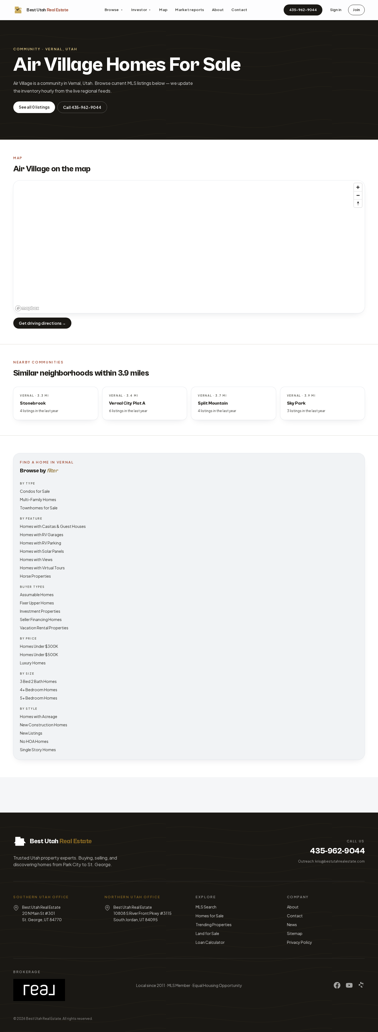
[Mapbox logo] (27, 308)
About (218, 9)
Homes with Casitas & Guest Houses (53, 526)
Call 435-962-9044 (82, 107)
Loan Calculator (210, 942)
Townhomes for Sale (39, 507)
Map (163, 9)
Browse (112, 9)
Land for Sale (207, 933)
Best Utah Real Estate (43, 1019)
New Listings (31, 732)
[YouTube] (349, 985)
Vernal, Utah (61, 49)
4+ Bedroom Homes (38, 689)
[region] (189, 246)
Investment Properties (40, 611)
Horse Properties (35, 575)
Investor (139, 9)
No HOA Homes (34, 741)
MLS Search (206, 906)
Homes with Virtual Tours (42, 567)
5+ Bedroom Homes (38, 697)
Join (356, 9)
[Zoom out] (358, 195)
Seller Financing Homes (41, 619)
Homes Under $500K (39, 654)
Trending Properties (214, 924)
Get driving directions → (42, 323)
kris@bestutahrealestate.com (340, 861)
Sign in (335, 9)
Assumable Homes (37, 594)
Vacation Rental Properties (44, 627)
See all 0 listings (34, 106)
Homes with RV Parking (40, 542)
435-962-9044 (303, 9)
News (292, 924)
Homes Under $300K (39, 646)
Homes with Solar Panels (42, 551)
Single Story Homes (38, 749)
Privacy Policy (299, 942)
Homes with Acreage (38, 716)
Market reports (189, 9)
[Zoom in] (358, 187)
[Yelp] (361, 985)
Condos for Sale (35, 491)
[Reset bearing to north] (358, 203)
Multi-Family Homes (38, 499)
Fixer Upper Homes (37, 602)
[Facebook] (337, 985)
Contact (239, 9)
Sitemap (294, 933)
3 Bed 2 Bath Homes (38, 681)
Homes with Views (36, 559)
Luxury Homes (33, 662)
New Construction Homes (43, 724)
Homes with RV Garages (41, 534)
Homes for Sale (210, 915)
